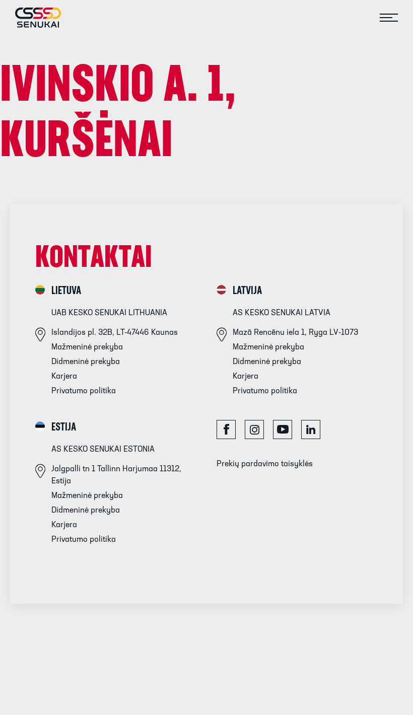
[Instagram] (254, 429)
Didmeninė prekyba (85, 362)
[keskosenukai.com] (30, 18)
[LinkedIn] (310, 429)
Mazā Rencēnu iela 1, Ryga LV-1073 (295, 333)
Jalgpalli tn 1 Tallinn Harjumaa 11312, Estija (116, 475)
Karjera (64, 377)
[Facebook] (226, 429)
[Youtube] (282, 429)
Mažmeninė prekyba (87, 347)
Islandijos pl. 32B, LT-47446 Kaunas (114, 333)
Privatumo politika (83, 391)
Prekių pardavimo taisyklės (265, 464)
